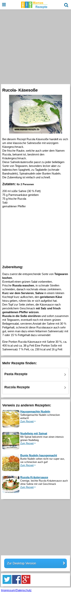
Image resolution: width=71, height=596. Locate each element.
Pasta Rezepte (15, 374)
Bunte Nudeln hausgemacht (38, 455)
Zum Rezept (27, 421)
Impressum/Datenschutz (16, 590)
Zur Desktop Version (21, 563)
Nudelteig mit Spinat (33, 433)
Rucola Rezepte (17, 387)
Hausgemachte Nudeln (35, 411)
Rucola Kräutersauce (34, 477)
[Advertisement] (35, 46)
